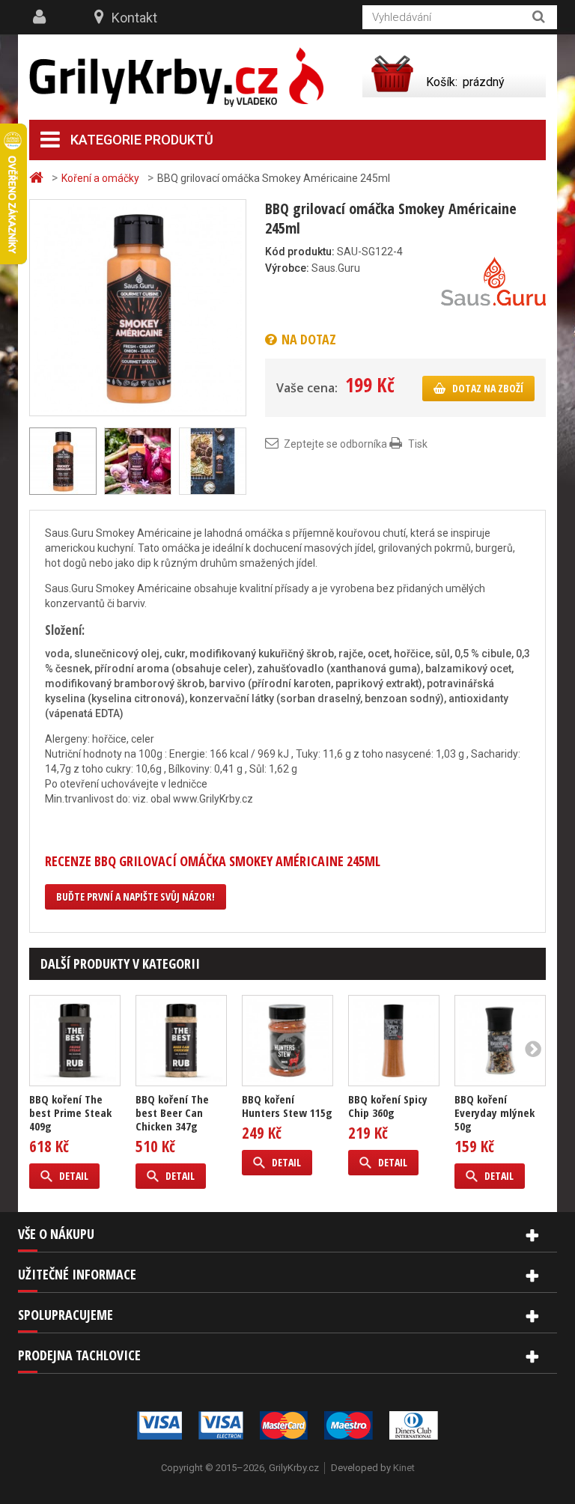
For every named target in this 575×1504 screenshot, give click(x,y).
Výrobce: (287, 268)
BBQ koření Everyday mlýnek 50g (494, 1112)
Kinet (404, 1467)
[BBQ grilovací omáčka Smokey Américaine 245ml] (138, 307)
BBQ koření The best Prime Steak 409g (70, 1112)
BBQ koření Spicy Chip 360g (388, 1105)
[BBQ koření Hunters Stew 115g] (287, 1040)
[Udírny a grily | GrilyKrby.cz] (176, 77)
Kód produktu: (300, 252)
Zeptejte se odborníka (335, 444)
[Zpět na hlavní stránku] (38, 177)
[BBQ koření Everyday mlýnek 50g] (500, 1040)
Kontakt (134, 17)
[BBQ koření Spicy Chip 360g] (393, 1040)
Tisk (418, 444)
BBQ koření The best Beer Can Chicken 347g (172, 1112)
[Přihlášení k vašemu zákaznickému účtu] (41, 17)
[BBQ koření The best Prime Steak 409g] (75, 1040)
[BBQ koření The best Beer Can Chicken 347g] (181, 1040)
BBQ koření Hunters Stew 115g (287, 1105)
